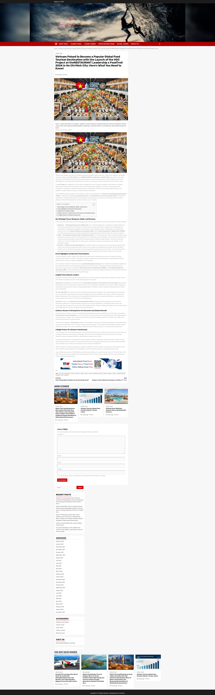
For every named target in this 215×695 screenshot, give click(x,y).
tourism (58, 375)
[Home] (56, 44)
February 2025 (60, 574)
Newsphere (113, 693)
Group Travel (63, 44)
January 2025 (59, 577)
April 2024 (58, 601)
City (62, 373)
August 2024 (59, 590)
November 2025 (60, 549)
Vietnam (66, 375)
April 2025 (58, 568)
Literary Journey (90, 44)
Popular (109, 373)
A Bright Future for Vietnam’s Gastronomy (69, 215)
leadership (95, 373)
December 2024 (60, 579)
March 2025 (59, 571)
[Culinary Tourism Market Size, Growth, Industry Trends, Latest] (91, 396)
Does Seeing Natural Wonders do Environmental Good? (72, 379)
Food (72, 373)
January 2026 (59, 544)
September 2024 (60, 587)
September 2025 (60, 555)
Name (59, 455)
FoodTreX (77, 373)
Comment (60, 434)
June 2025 (59, 563)
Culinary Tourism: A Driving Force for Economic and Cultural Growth (76, 213)
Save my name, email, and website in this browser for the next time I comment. (82, 475)
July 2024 (58, 593)
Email (59, 462)
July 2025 (58, 560)
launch (90, 373)
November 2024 (60, 582)
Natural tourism (122, 44)
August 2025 (59, 558)
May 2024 (58, 598)
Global (82, 373)
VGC (62, 375)
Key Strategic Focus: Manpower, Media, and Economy (72, 207)
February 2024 (60, 607)
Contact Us (134, 44)
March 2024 (59, 604)
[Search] (160, 44)
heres (86, 373)
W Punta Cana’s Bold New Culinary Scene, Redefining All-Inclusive (116, 410)
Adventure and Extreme (106, 44)
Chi (59, 373)
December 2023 (60, 612)
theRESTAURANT (121, 373)
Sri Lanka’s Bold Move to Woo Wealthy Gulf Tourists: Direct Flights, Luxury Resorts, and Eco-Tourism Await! (69, 529)
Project (114, 373)
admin (65, 74)
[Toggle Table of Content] (93, 204)
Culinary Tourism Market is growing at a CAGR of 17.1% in (109, 379)
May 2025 (58, 566)
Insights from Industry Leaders (66, 211)
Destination (67, 373)
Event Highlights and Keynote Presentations (70, 209)
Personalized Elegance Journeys (65, 643)
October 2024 (59, 585)
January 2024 (59, 609)
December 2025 (60, 547)
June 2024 (59, 596)
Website (59, 469)
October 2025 (59, 552)
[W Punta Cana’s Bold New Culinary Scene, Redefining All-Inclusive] (116, 396)
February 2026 (60, 541)
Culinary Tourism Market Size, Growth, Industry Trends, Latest (90, 410)
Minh (100, 373)
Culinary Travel (76, 44)
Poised (104, 373)
